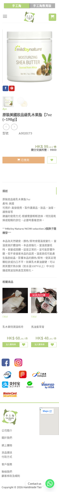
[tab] (29, 191)
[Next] (51, 56)
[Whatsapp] (49, 483)
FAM (5, 316)
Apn (4, 109)
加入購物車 (11, 344)
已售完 (25, 159)
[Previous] (8, 56)
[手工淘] (29, 17)
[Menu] (4, 16)
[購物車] (52, 17)
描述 (5, 190)
